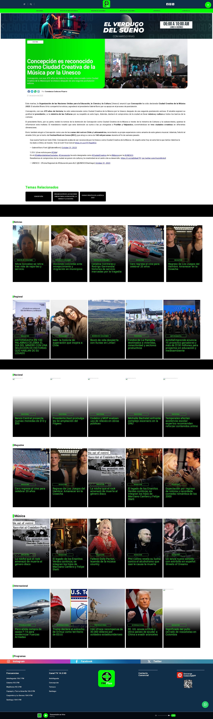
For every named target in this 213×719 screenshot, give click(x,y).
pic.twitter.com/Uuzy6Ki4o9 (154, 158)
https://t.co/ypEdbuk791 (131, 158)
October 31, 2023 (69, 147)
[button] (2, 26)
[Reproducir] (208, 5)
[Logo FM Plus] (106, 4)
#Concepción (64, 155)
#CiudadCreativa (99, 155)
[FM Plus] (24, 6)
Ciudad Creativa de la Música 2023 (93, 196)
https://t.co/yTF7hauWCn (85, 143)
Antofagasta (175, 336)
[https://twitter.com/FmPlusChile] (149, 661)
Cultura (35, 42)
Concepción (38, 196)
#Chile (54, 152)
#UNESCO (128, 155)
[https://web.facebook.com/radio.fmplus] (76, 661)
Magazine (140, 260)
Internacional (25, 625)
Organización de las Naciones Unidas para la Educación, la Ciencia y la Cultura (65, 196)
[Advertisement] (106, 210)
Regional (138, 336)
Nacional (25, 414)
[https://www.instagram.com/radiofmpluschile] (8, 661)
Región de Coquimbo (25, 260)
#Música (115, 155)
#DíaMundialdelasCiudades (46, 155)
